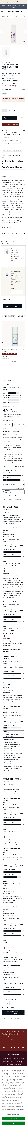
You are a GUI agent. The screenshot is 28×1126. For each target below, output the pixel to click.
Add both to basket (12, 306)
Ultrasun (15, 16)
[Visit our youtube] (15, 1047)
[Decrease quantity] (4, 110)
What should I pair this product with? (11, 146)
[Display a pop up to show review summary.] (13, 356)
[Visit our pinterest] (23, 1047)
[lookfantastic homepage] (13, 11)
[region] (13, 1096)
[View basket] (24, 11)
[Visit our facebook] (4, 1047)
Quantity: (5, 107)
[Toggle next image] (25, 31)
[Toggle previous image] (1, 31)
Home (3, 16)
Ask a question (15, 80)
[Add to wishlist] (22, 118)
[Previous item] (3, 342)
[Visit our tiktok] (19, 1047)
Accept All (13, 1123)
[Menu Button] (1, 11)
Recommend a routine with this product (11, 143)
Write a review (6, 80)
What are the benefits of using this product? (12, 150)
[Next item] (24, 342)
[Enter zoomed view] (24, 41)
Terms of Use (5, 1111)
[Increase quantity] (14, 110)
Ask (23, 130)
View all (23, 89)
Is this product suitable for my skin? (10, 140)
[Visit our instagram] (11, 1047)
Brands (9, 16)
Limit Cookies (13, 1118)
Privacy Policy (18, 1109)
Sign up (13, 1040)
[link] (21, 11)
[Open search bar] (4, 11)
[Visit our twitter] (8, 1047)
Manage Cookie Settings (13, 1114)
